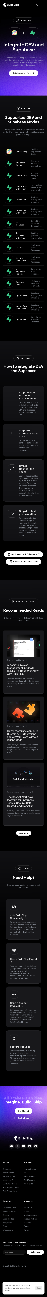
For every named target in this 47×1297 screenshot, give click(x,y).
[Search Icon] (37, 4)
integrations (25, 20)
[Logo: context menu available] (12, 5)
